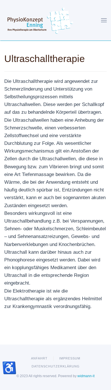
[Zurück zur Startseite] (40, 20)
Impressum (69, 358)
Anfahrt (39, 358)
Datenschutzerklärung (56, 366)
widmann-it (85, 376)
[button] (104, 20)
